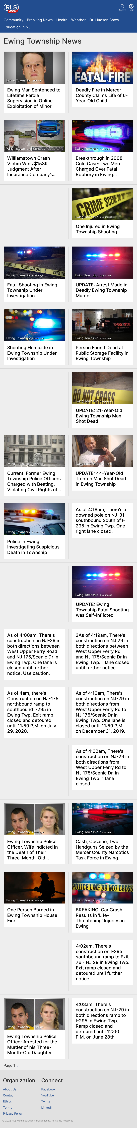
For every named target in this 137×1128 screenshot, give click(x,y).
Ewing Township (18, 80)
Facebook (48, 1089)
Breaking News (40, 20)
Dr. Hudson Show (104, 20)
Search (122, 10)
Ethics (7, 1101)
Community (13, 20)
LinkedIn (47, 1107)
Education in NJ (17, 27)
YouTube (47, 1095)
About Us (9, 1089)
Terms (7, 1107)
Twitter (46, 1101)
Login (131, 10)
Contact (9, 1095)
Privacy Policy (13, 1113)
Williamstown (15, 148)
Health (61, 20)
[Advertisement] (34, 213)
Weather (78, 20)
